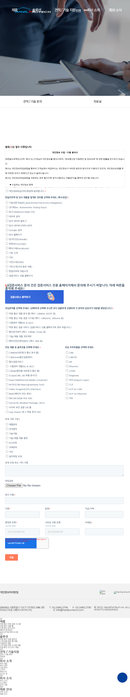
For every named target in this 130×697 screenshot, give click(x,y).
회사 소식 (115, 10)
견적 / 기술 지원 (65, 10)
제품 (15, 10)
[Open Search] (97, 10)
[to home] (33, 10)
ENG (86, 10)
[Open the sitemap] (111, 10)
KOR (78, 10)
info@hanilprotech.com (70, 610)
